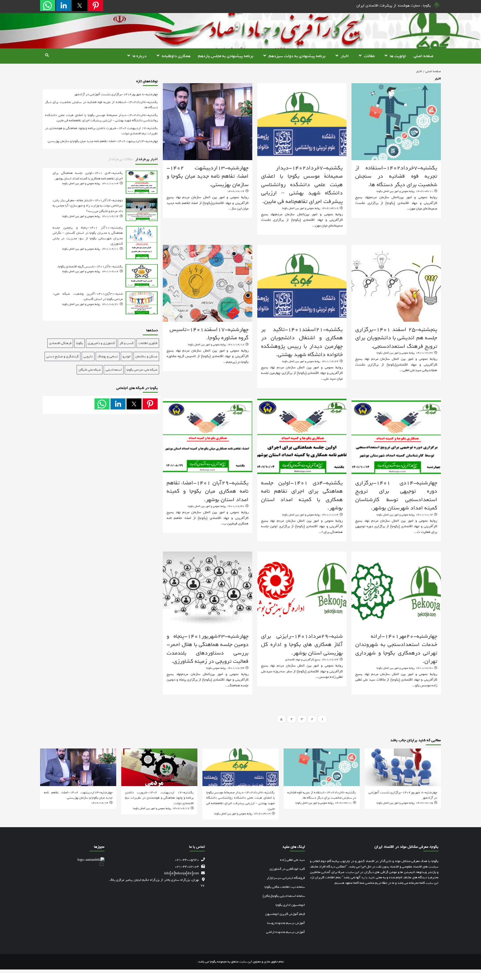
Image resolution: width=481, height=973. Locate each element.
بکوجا (79, 343)
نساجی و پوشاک (107, 356)
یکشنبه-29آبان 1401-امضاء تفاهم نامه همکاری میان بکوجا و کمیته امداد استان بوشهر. (208, 491)
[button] (95, 5)
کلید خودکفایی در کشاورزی (287, 869)
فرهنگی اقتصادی (60, 343)
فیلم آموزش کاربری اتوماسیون (285, 914)
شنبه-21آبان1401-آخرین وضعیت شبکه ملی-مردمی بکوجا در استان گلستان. (88, 296)
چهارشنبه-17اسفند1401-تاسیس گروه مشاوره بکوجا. (209, 334)
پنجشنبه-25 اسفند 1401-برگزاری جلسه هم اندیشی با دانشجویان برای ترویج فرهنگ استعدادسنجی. (396, 338)
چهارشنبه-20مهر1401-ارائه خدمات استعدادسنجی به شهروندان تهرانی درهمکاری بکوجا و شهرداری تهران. (396, 649)
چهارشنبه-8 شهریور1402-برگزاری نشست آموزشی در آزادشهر (116, 94)
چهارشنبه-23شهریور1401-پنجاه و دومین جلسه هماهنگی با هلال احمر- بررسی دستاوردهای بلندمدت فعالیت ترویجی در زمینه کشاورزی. (208, 649)
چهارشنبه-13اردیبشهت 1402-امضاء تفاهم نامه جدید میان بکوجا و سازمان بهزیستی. (208, 176)
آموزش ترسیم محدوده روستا (286, 923)
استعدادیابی (113, 369)
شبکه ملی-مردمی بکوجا (142, 369)
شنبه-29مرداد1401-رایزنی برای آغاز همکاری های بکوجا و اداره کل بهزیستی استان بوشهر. (302, 645)
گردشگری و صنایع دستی (62, 356)
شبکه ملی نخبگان (89, 369)
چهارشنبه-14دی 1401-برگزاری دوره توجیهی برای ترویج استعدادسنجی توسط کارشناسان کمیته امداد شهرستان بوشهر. (396, 495)
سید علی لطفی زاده (292, 859)
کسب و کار (126, 343)
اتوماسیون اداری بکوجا (290, 905)
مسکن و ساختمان (146, 356)
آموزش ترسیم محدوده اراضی (285, 932)
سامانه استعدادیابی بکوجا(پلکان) (284, 896)
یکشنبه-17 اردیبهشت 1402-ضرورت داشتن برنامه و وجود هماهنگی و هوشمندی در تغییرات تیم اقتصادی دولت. (101, 131)
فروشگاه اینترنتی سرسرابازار (286, 878)
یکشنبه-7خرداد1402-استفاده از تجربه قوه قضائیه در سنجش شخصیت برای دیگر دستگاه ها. (396, 176)
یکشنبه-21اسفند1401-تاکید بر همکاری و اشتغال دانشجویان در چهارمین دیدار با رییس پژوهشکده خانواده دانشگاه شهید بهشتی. (302, 342)
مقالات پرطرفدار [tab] (120, 159)
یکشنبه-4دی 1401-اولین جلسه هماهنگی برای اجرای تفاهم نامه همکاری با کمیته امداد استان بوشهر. (302, 495)
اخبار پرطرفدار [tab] (146, 159)
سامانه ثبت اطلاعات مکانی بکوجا (285, 887)
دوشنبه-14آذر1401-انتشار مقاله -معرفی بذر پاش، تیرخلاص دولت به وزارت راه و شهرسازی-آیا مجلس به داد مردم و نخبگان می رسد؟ (88, 205)
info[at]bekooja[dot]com (181, 873)
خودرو (127, 356)
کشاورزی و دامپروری (101, 343)
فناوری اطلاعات (147, 343)
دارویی (88, 356)
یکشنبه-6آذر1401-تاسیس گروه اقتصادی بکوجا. (90, 266)
